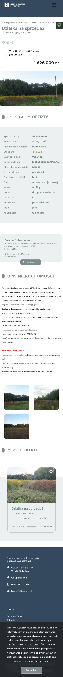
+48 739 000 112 (20, 584)
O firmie (11, 620)
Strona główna (14, 616)
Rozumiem (31, 670)
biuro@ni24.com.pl (21, 591)
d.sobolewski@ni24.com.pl (18, 254)
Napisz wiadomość (30, 262)
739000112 (11, 256)
